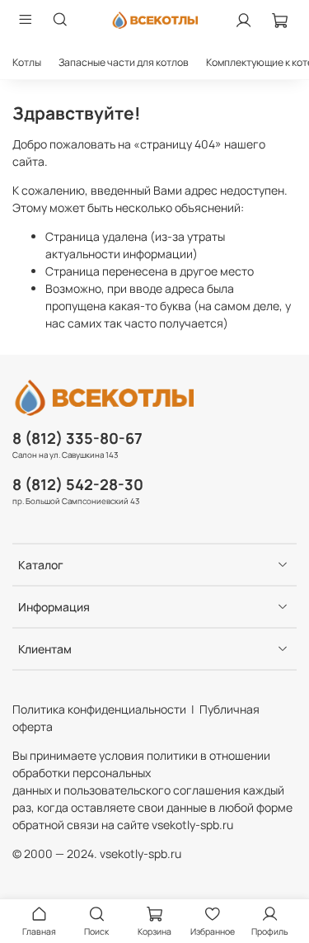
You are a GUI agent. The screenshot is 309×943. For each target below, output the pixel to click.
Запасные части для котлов (124, 62)
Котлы (26, 62)
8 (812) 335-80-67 (77, 438)
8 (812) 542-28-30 (77, 484)
